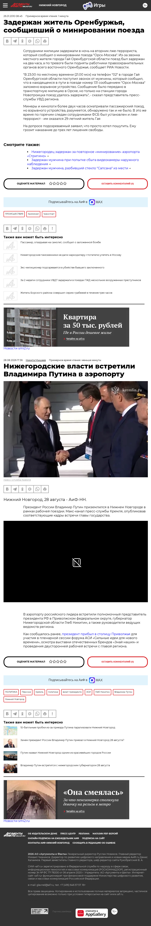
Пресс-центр (68, 833)
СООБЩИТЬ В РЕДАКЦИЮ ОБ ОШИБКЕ (94, 843)
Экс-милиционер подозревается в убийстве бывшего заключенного (62, 267)
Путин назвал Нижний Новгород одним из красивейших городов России (65, 752)
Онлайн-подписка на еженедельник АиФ (53, 838)
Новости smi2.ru (17, 348)
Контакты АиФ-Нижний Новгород (48, 843)
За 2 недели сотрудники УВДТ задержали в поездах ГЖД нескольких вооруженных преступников (80, 280)
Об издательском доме (42, 833)
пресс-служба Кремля (17, 479)
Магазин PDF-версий (105, 833)
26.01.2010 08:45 (13, 16)
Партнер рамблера (61, 911)
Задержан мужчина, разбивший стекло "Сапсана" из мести (79, 168)
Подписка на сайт (93, 838)
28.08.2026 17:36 (13, 360)
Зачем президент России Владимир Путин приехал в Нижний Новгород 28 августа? (72, 740)
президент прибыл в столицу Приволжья (96, 634)
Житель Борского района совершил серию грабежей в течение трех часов (66, 292)
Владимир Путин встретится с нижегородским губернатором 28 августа (65, 765)
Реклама (84, 833)
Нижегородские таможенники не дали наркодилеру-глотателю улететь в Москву (70, 254)
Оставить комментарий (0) (117, 183)
